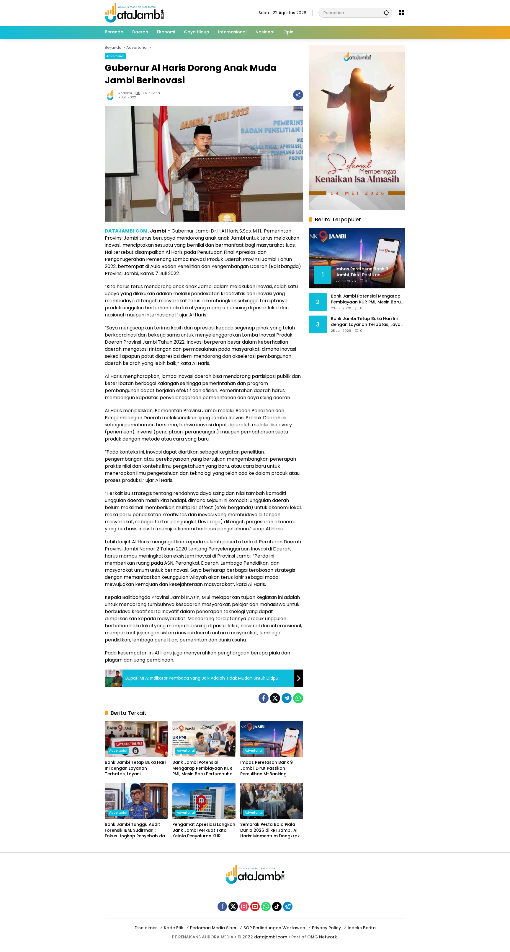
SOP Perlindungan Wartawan (274, 928)
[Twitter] (275, 698)
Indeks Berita (362, 928)
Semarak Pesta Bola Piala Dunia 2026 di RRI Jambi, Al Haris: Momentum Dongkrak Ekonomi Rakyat (270, 830)
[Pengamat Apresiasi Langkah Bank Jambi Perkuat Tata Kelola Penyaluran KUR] (203, 801)
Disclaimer (146, 928)
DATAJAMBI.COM (126, 231)
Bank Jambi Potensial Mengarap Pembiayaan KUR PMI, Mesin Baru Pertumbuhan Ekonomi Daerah (203, 768)
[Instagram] (244, 906)
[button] (386, 12)
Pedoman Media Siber (213, 928)
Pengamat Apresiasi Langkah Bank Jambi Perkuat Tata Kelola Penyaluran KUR (203, 830)
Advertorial (115, 56)
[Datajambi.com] (134, 12)
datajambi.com (270, 937)
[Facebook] (264, 698)
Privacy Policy (326, 928)
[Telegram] (287, 698)
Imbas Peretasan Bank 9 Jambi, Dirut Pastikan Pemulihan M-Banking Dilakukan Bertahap (266, 768)
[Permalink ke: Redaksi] (111, 95)
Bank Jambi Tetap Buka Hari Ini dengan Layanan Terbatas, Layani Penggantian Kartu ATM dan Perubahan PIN (135, 768)
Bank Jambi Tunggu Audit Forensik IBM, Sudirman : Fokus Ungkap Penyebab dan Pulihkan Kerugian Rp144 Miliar (136, 830)
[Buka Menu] (401, 12)
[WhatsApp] (298, 698)
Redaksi (125, 93)
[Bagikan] (298, 95)
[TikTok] (277, 906)
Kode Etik (173, 928)
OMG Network (322, 937)
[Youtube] (255, 906)
